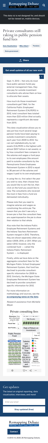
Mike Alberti (24, 46)
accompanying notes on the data (22, 297)
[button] (4, 5)
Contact (14, 431)
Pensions (36, 46)
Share (26, 60)
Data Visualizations (10, 46)
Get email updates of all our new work (24, 70)
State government (11, 51)
